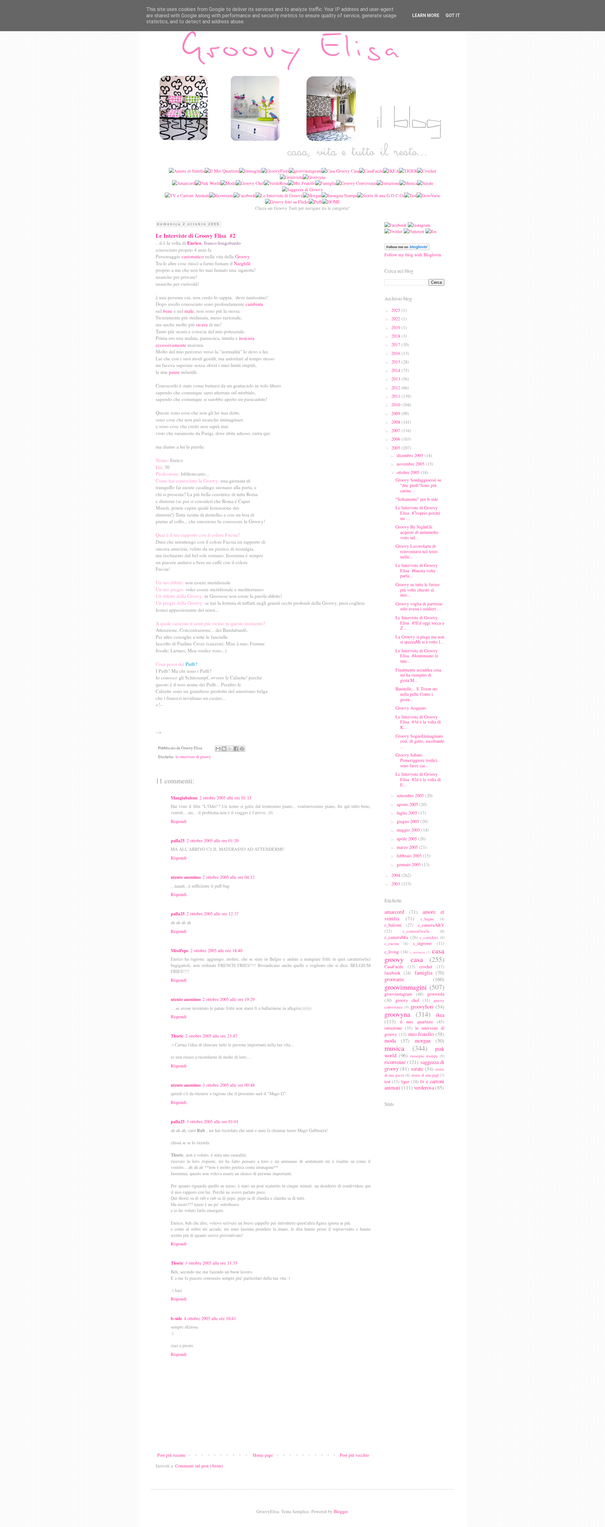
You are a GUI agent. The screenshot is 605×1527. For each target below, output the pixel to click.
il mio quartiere (416, 1022)
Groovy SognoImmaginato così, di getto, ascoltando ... (419, 741)
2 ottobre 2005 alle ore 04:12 (229, 877)
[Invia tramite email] (218, 749)
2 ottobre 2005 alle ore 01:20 (213, 841)
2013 (396, 379)
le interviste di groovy (193, 756)
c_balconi (392, 925)
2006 (396, 439)
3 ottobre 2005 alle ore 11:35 (211, 1263)
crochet (425, 966)
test (387, 1081)
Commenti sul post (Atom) (199, 1466)
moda (390, 1040)
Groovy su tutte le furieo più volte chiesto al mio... (417, 589)
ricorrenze (395, 1062)
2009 (396, 413)
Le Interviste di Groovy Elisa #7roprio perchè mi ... (417, 513)
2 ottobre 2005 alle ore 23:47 (211, 1036)
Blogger (341, 1511)
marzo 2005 (408, 847)
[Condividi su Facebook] (236, 749)
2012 (396, 388)
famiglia (423, 972)
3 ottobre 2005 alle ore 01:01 (213, 1121)
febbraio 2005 (410, 856)
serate (417, 1068)
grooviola (435, 994)
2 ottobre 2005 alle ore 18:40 (216, 950)
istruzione (393, 1028)
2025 (396, 310)
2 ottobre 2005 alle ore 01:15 (225, 798)
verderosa (424, 1087)
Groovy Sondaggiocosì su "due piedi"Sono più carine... (418, 485)
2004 (396, 875)
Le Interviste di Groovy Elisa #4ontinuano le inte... (416, 656)
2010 (396, 405)
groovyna (397, 1014)
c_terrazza (417, 952)
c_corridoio (429, 937)
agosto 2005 (408, 804)
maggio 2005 (409, 830)
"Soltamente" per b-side (416, 499)
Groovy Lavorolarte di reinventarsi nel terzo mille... (416, 551)
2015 (396, 362)
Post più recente (171, 1455)
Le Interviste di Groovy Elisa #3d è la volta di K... (418, 722)
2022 (396, 319)
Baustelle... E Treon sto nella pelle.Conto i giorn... (416, 694)
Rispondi (179, 821)
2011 (396, 396)
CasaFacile (393, 966)
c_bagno (427, 919)
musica (394, 1048)
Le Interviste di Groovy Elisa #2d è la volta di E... (418, 779)
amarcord (394, 911)
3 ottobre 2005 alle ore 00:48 (229, 1085)
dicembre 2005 (410, 455)
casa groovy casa (414, 955)
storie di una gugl (425, 1075)
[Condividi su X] (230, 749)
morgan (422, 1040)
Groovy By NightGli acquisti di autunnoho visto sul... (416, 532)
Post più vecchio (354, 1455)
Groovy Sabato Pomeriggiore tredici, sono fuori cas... (416, 760)
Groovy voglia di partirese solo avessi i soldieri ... (418, 606)
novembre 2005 (411, 464)
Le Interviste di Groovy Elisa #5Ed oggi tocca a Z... (419, 623)
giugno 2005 (408, 821)
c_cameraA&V (431, 925)
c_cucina (391, 943)
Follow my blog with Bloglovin (412, 255)
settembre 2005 (411, 795)
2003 (396, 884)
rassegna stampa (424, 1056)
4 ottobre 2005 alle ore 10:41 (210, 1318)
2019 (396, 327)
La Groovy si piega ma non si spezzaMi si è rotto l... (419, 639)
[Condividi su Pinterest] (242, 749)
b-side (176, 1318)
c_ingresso (422, 943)
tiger (405, 1081)
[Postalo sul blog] (224, 749)
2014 (396, 370)
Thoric (177, 1035)
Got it (453, 15)
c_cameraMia (396, 937)
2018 (396, 336)
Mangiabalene (184, 797)
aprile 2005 (407, 839)
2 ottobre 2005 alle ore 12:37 (213, 914)
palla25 (178, 840)
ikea (440, 1014)
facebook (392, 973)
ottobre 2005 (409, 472)
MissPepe (179, 950)
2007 (396, 430)
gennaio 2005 (409, 864)
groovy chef (407, 1000)
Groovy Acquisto (410, 708)
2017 (396, 344)
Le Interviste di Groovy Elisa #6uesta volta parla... (416, 570)
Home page (263, 1455)
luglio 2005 (407, 813)
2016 (396, 353)
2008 (396, 422)
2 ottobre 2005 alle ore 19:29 (229, 999)
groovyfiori (422, 1006)
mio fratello (421, 1034)
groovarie (394, 979)
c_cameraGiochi (416, 931)
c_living (391, 952)
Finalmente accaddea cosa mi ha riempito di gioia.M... (418, 675)
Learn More (425, 15)
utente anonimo (186, 877)
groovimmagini (405, 987)
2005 (396, 448)
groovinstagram (398, 994)
